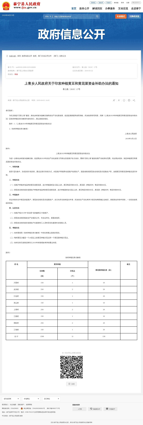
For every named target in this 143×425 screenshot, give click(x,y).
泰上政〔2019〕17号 (71, 89)
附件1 (8, 148)
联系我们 (5, 404)
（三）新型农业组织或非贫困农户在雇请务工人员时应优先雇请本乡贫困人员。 (37, 223)
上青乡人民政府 (129, 134)
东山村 (16, 303)
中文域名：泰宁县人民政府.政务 (12, 416)
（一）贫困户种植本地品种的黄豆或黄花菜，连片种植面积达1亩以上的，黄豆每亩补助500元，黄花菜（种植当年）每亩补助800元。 (57, 185)
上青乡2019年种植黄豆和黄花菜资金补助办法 (71, 153)
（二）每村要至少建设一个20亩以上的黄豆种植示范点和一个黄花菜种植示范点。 (38, 238)
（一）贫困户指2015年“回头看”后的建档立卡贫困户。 (28, 213)
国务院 (93, 2)
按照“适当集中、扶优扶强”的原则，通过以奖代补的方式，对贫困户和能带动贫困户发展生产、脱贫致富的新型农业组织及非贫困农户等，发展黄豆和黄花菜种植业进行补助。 (71, 173)
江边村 (16, 296)
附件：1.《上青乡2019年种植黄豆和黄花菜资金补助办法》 (29, 124)
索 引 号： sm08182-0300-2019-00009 (22, 67)
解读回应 (97, 8)
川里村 (16, 283)
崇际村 (16, 323)
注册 (127, 2)
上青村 (16, 309)
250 (42, 289)
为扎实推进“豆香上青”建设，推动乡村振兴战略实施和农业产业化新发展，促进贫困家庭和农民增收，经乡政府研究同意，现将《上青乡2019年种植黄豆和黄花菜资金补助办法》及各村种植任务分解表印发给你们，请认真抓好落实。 (71, 117)
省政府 (101, 2)
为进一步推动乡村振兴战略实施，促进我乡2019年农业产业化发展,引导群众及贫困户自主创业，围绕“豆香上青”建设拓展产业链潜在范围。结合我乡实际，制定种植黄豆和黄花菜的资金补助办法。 (71, 160)
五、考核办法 (14, 228)
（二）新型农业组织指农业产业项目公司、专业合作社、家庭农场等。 (34, 218)
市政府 (108, 2)
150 (42, 283)
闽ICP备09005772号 (53, 408)
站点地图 (13, 404)
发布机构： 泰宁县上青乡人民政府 (20, 71)
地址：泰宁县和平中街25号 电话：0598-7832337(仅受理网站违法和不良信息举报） (29, 412)
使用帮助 (29, 404)
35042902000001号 (38, 408)
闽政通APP (96, 409)
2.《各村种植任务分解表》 (17, 129)
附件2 (8, 253)
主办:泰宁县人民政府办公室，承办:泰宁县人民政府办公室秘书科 (71, 422)
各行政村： (10, 110)
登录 (122, 2)
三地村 (16, 330)
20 (104, 289)
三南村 (16, 316)
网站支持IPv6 (136, 2)
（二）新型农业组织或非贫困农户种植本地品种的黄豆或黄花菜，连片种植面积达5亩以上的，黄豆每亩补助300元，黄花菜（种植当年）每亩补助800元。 (64, 190)
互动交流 (123, 8)
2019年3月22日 (129, 139)
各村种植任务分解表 (71, 257)
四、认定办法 (14, 208)
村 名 (16, 264)
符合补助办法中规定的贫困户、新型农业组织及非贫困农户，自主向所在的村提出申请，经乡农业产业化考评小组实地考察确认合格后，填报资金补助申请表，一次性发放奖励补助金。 (71, 201)
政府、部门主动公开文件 (42, 56)
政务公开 (84, 8)
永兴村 (16, 289)
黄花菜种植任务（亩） (104, 270)
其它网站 (47, 399)
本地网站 (27, 399)
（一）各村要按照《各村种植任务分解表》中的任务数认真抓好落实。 (34, 233)
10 (104, 283)
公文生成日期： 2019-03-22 (83, 71)
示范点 (72, 271)
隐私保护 (21, 404)
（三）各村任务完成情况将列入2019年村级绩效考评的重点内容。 (32, 243)
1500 (42, 336)
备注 (128, 264)
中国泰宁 (112, 409)
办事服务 (110, 8)
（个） (72, 276)
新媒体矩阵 (76, 405)
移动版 (116, 2)
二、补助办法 (14, 180)
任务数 (42, 271)
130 (104, 336)
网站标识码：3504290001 (10, 408)
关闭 (73, 384)
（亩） (42, 276)
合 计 (16, 336)
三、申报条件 (14, 195)
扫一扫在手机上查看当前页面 (71, 353)
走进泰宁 (136, 8)
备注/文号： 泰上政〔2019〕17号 (85, 67)
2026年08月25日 (8, 15)
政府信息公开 (27, 56)
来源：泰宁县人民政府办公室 (19, 100)
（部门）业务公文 (59, 56)
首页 (73, 8)
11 (73, 336)
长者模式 (121, 16)
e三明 (80, 409)
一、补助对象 (14, 167)
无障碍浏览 (134, 16)
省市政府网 (7, 399)
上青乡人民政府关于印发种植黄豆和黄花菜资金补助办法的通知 (71, 83)
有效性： (13, 74)
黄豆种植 (57, 264)
